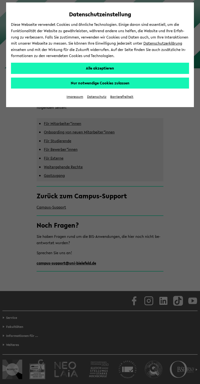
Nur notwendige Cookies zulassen (100, 83)
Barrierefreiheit (121, 96)
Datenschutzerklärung (162, 43)
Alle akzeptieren (100, 68)
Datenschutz (96, 96)
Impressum (75, 96)
